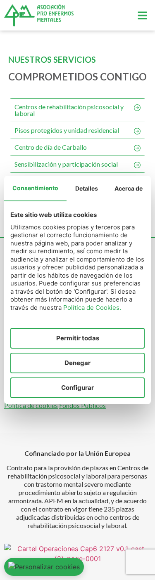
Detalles (86, 188)
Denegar (77, 363)
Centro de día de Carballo (50, 147)
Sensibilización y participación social (66, 164)
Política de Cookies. (92, 307)
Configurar (77, 387)
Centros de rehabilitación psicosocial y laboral (69, 110)
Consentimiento (35, 187)
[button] (142, 15)
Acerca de (128, 188)
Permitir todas (77, 338)
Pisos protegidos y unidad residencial (66, 130)
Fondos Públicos (82, 405)
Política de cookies (31, 405)
